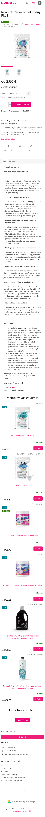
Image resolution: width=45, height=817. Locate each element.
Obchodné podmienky (9, 774)
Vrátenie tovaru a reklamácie (11, 780)
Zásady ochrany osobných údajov (13, 777)
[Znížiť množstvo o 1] (10, 105)
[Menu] (39, 3)
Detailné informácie (8, 139)
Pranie (14, 387)
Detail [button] (38, 448)
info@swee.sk (10, 747)
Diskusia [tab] (12, 161)
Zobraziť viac (22, 720)
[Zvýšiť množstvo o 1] (10, 103)
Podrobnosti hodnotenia (32, 24)
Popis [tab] (5, 161)
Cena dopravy (6, 768)
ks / (22, 737)
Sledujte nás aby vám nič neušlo (16, 754)
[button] (22, 448)
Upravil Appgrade (31, 802)
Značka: (9, 26)
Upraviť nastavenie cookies (22, 811)
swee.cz (23, 790)
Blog (2, 765)
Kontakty (4, 771)
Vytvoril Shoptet (18, 802)
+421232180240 (10, 751)
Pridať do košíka (23, 104)
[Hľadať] (27, 3)
